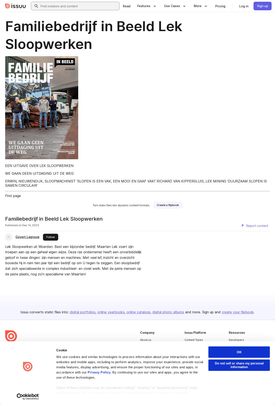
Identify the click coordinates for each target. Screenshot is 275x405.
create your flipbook (238, 312)
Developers (236, 339)
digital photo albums (168, 312)
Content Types (194, 339)
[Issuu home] (15, 6)
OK (239, 352)
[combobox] (79, 6)
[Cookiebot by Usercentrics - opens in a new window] (28, 396)
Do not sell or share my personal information (239, 365)
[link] (126, 6)
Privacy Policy (99, 372)
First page (13, 196)
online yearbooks (111, 312)
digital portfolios (82, 312)
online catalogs (138, 312)
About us (145, 339)
